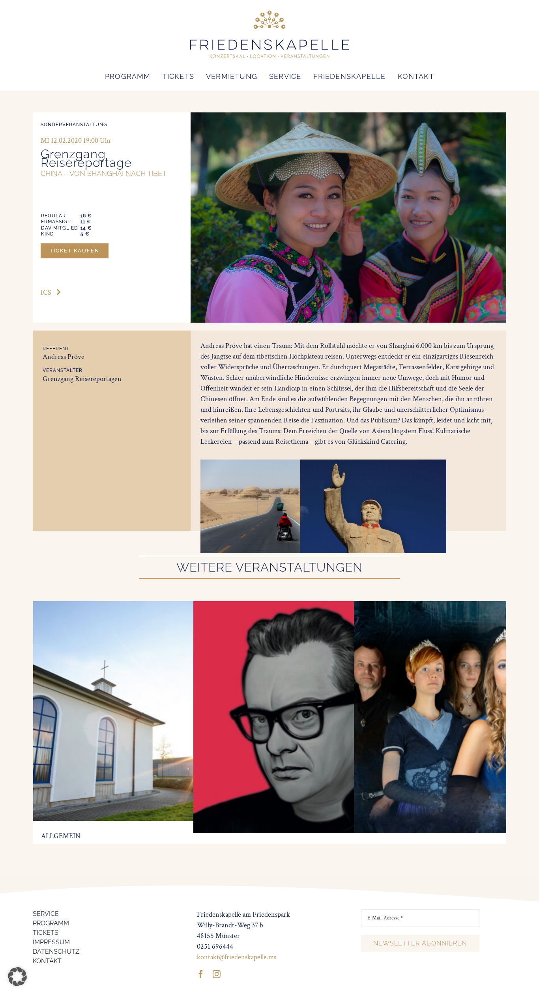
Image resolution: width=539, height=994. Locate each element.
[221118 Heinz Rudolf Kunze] (309, 606)
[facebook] (201, 974)
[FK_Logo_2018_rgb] (269, 11)
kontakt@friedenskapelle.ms (236, 957)
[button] (17, 976)
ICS (46, 292)
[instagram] (217, 974)
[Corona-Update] (146, 606)
